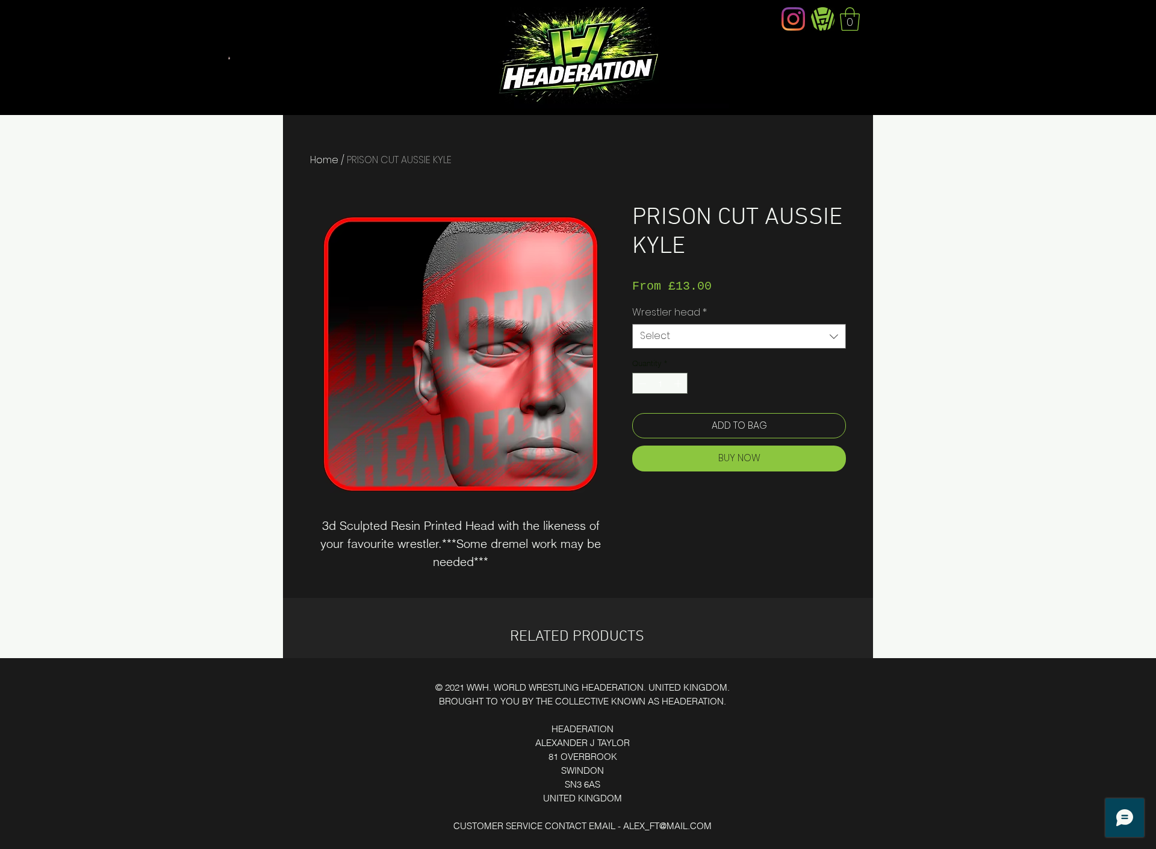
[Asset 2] (822, 19)
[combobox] (739, 336)
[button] (850, 19)
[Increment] (679, 383)
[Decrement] (641, 383)
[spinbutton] (660, 383)
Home (324, 160)
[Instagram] (793, 19)
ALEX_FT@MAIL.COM (667, 826)
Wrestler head (669, 312)
